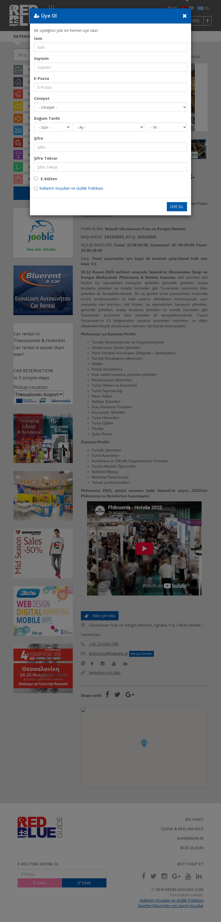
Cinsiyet (42, 98)
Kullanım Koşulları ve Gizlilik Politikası (71, 188)
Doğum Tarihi (47, 118)
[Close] (184, 15)
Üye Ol (177, 206)
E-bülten (47, 178)
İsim (38, 38)
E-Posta (41, 78)
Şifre (38, 138)
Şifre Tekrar (45, 158)
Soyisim (41, 58)
